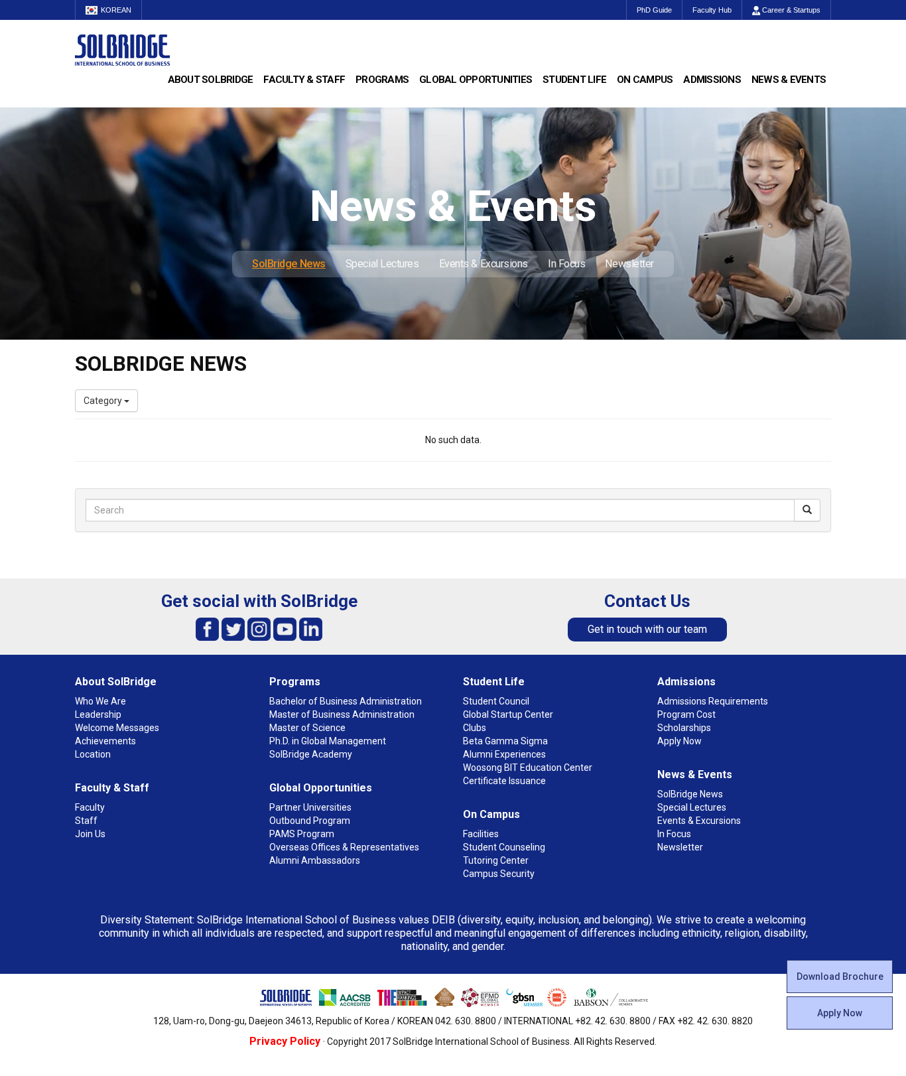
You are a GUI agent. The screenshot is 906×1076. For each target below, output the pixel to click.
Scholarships (684, 727)
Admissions (712, 80)
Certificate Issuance (504, 780)
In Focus (566, 263)
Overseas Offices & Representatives (344, 847)
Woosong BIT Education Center (527, 767)
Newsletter (629, 263)
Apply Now (839, 1013)
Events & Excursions (483, 263)
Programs (382, 80)
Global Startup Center (508, 714)
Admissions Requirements (712, 701)
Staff (86, 820)
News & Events (788, 80)
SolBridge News (289, 263)
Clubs (474, 727)
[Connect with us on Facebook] (207, 628)
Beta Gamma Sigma (505, 741)
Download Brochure (840, 976)
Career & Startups (790, 10)
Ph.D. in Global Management (327, 741)
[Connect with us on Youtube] (284, 628)
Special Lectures (382, 263)
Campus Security (499, 873)
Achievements (105, 741)
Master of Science (307, 727)
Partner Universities (310, 807)
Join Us (90, 834)
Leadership (98, 714)
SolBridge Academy (310, 754)
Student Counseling (504, 847)
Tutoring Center (496, 860)
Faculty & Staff (304, 80)
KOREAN (116, 10)
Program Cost (686, 714)
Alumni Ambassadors (314, 860)
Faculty (90, 807)
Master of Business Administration (342, 714)
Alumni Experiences (504, 754)
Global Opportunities (475, 80)
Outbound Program (309, 820)
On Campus (645, 80)
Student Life (574, 80)
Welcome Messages (117, 727)
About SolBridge (210, 80)
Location (93, 754)
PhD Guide (654, 10)
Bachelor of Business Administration (345, 701)
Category (104, 400)
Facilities (481, 834)
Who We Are (100, 701)
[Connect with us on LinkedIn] (310, 628)
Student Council (496, 701)
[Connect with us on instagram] (259, 628)
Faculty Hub (712, 10)
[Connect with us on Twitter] (233, 628)
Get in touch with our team (647, 629)
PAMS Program (301, 834)
